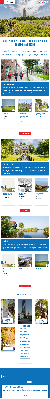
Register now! (6, 376)
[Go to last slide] (2, 107)
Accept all (6, 395)
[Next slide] (48, 107)
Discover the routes (25, 360)
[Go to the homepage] (10, 2)
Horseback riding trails (41, 321)
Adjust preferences (27, 395)
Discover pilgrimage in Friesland (8, 320)
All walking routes (25, 133)
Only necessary (16, 395)
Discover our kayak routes (8, 349)
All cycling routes (25, 210)
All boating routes (25, 286)
